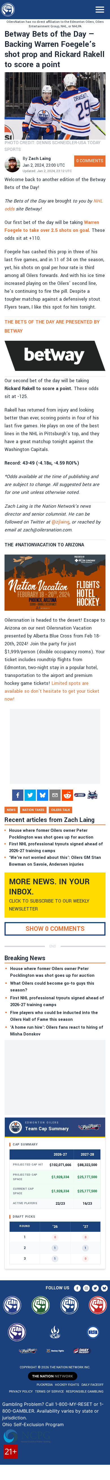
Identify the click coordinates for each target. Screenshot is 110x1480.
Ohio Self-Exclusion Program (33, 1424)
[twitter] (30, 795)
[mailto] (55, 795)
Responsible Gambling (85, 1391)
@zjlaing (60, 522)
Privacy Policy (21, 1391)
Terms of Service (49, 1391)
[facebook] (17, 795)
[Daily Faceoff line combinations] (79, 795)
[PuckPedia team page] (92, 795)
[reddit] (67, 795)
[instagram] (86, 1288)
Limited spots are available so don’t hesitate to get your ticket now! (52, 691)
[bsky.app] (42, 795)
